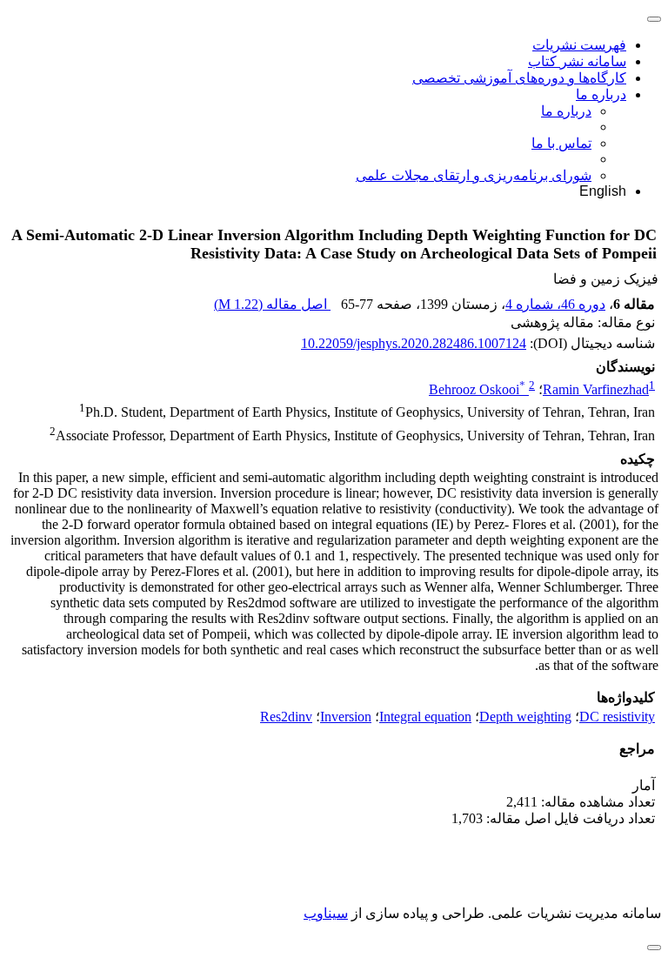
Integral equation (425, 716)
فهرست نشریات (579, 44)
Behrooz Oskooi (477, 389)
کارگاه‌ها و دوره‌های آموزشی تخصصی (519, 77)
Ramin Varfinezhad (596, 389)
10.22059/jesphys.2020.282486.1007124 (413, 343)
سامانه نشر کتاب (577, 61)
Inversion (345, 716)
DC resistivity (617, 716)
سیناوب (326, 913)
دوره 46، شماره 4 (555, 304)
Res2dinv (286, 716)
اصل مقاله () (272, 304)
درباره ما (601, 94)
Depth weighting (525, 716)
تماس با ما (561, 143)
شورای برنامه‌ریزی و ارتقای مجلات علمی (473, 175)
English (602, 191)
